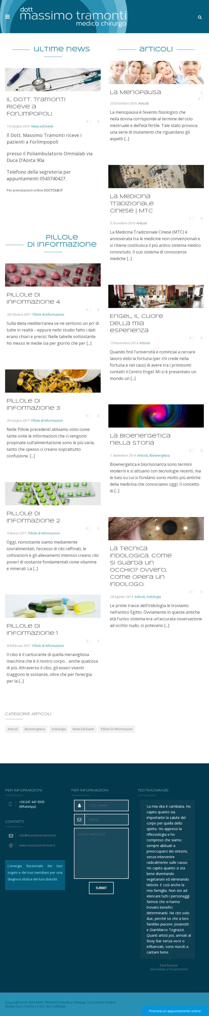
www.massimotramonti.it (37, 845)
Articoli (143, 103)
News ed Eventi (42, 126)
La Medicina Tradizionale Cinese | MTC (132, 203)
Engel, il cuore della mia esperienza (136, 323)
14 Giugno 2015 (18, 126)
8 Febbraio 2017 (19, 646)
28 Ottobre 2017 (19, 314)
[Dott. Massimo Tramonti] (73, 16)
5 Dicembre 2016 (122, 223)
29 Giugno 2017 (18, 420)
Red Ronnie (167, 965)
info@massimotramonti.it (37, 835)
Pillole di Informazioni (48, 314)
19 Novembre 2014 (124, 343)
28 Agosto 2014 (121, 597)
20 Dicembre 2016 (123, 103)
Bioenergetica (160, 455)
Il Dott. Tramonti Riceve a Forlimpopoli (36, 107)
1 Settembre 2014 (123, 455)
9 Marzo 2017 (17, 533)
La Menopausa (135, 92)
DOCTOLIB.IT (53, 190)
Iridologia (154, 597)
